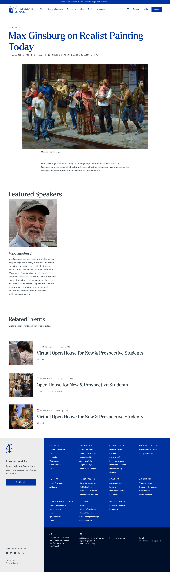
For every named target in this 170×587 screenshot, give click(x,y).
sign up (21, 482)
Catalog (136, 9)
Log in (145, 9)
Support (156, 9)
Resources (101, 9)
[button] (41, 9)
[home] (21, 9)
